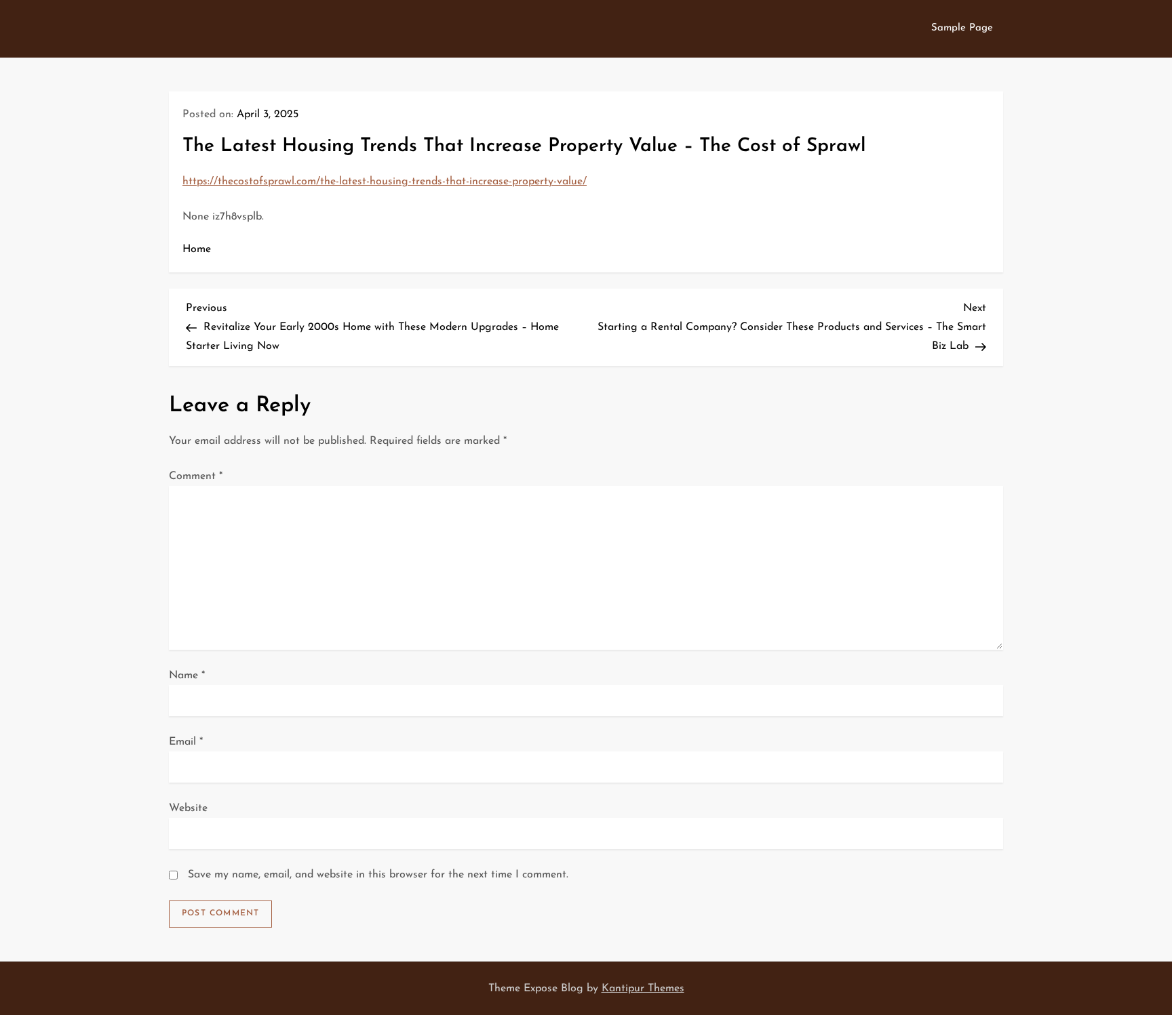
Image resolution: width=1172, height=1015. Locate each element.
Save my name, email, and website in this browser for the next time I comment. (378, 874)
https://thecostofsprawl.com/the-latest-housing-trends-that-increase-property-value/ (384, 181)
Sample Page (962, 28)
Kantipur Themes (643, 988)
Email (186, 742)
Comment (195, 476)
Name (187, 675)
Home (196, 249)
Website (188, 808)
